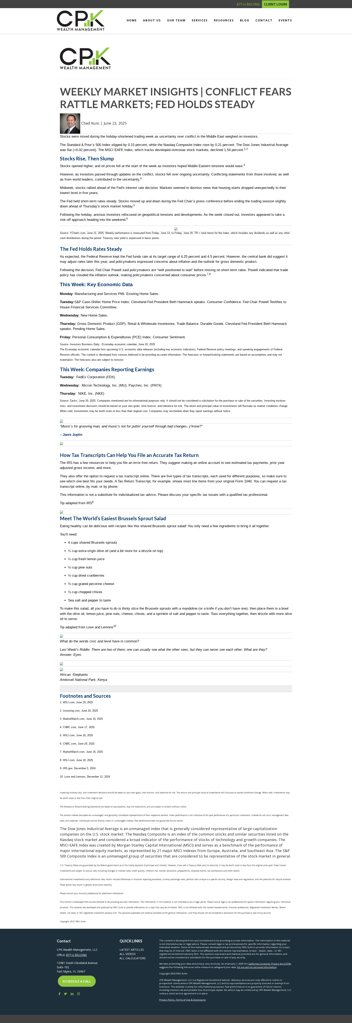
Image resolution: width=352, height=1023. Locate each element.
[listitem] (176, 236)
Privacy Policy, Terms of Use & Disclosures (182, 999)
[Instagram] (78, 993)
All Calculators (133, 958)
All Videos (128, 954)
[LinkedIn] (72, 994)
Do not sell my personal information (257, 967)
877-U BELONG (248, 4)
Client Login (275, 4)
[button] (152, 20)
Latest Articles (132, 950)
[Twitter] (65, 994)
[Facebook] (58, 993)
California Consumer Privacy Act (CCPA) (269, 963)
